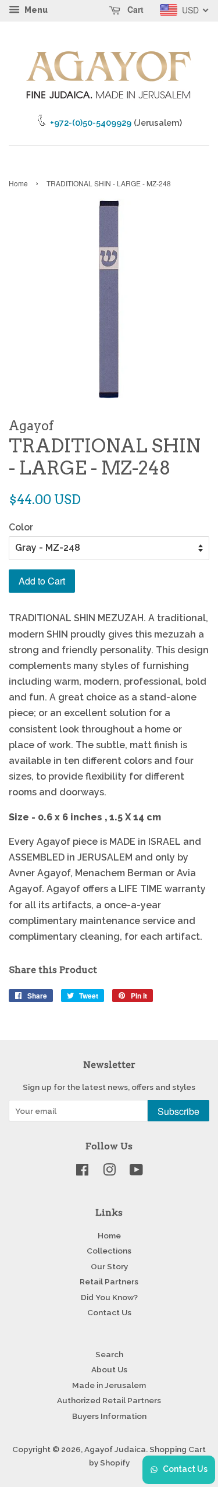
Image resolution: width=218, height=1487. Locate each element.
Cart (134, 9)
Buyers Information (109, 1416)
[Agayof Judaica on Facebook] (82, 1172)
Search (109, 1354)
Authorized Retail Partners (109, 1400)
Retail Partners (109, 1281)
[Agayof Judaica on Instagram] (109, 1172)
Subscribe (178, 1111)
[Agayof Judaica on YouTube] (136, 1172)
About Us (109, 1369)
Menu (35, 10)
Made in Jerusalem (109, 1385)
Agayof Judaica (115, 1449)
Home (18, 183)
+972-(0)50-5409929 (90, 123)
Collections (109, 1250)
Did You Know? (109, 1297)
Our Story (109, 1266)
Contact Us (109, 1312)
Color (21, 527)
